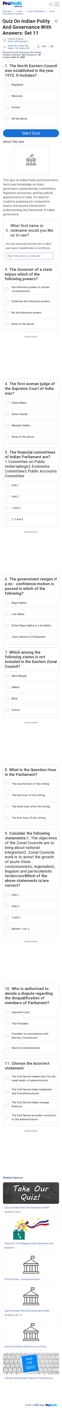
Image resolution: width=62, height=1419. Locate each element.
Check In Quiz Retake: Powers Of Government (29, 1378)
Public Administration (18, 41)
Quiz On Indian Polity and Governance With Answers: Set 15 (27, 1312)
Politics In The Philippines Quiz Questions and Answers (29, 1245)
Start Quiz (31, 133)
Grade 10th (23, 46)
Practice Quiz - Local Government (22, 1279)
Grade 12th (24, 48)
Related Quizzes (13, 1177)
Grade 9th (12, 46)
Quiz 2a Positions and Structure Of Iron (25, 1346)
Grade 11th (13, 48)
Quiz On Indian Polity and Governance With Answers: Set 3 (27, 1209)
